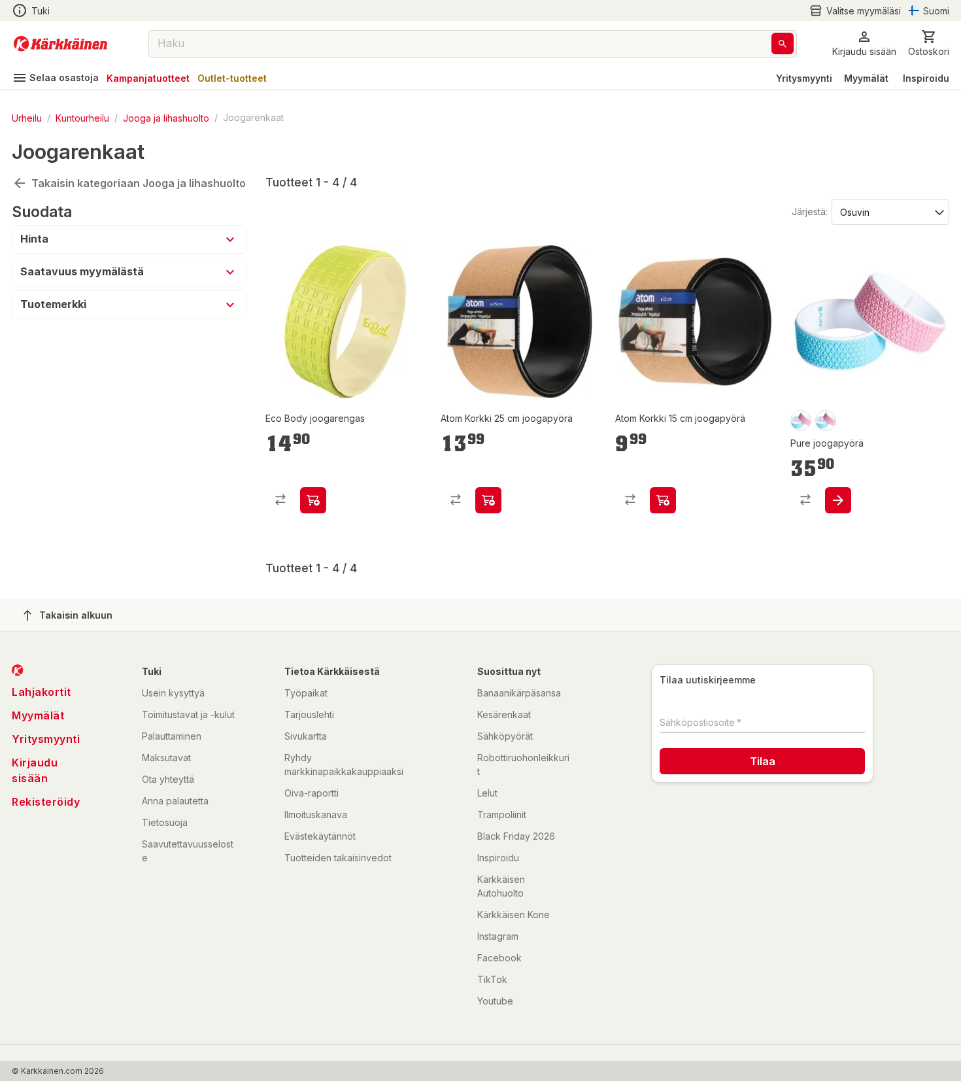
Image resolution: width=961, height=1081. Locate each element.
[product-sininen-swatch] (825, 420)
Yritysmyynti (804, 78)
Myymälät (866, 78)
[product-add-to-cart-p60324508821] (488, 500)
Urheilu (27, 117)
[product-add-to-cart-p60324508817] (663, 500)
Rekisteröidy (46, 801)
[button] (855, 11)
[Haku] (782, 43)
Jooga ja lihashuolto (166, 117)
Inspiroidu (926, 78)
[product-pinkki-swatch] (800, 420)
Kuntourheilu (82, 117)
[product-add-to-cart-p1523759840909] (313, 500)
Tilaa (762, 761)
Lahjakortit (41, 691)
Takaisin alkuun (75, 615)
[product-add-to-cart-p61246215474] (838, 500)
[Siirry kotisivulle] (60, 44)
